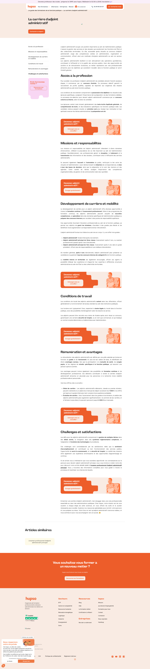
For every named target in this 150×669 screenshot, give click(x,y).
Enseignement (62, 622)
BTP (59, 602)
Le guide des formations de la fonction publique (44, 10)
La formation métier (85, 609)
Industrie (61, 619)
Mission (100, 602)
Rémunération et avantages (38, 69)
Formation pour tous (104, 609)
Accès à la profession (35, 47)
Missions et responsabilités (37, 52)
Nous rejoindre (102, 619)
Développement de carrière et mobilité (38, 58)
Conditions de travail (35, 64)
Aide (80, 606)
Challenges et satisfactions (38, 74)
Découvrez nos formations (38, 88)
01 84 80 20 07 (99, 6)
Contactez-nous (115, 6)
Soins (60, 625)
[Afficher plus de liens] (75, 659)
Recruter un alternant (85, 622)
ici (110, 2)
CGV (39, 656)
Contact (100, 612)
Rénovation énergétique (65, 612)
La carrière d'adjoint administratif (75, 10)
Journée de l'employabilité (106, 606)
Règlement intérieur (70, 656)
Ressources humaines (64, 609)
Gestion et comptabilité (65, 606)
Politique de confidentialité (53, 656)
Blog (80, 602)
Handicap (101, 622)
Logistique (61, 616)
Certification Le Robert (85, 612)
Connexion (101, 616)
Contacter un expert (36, 31)
